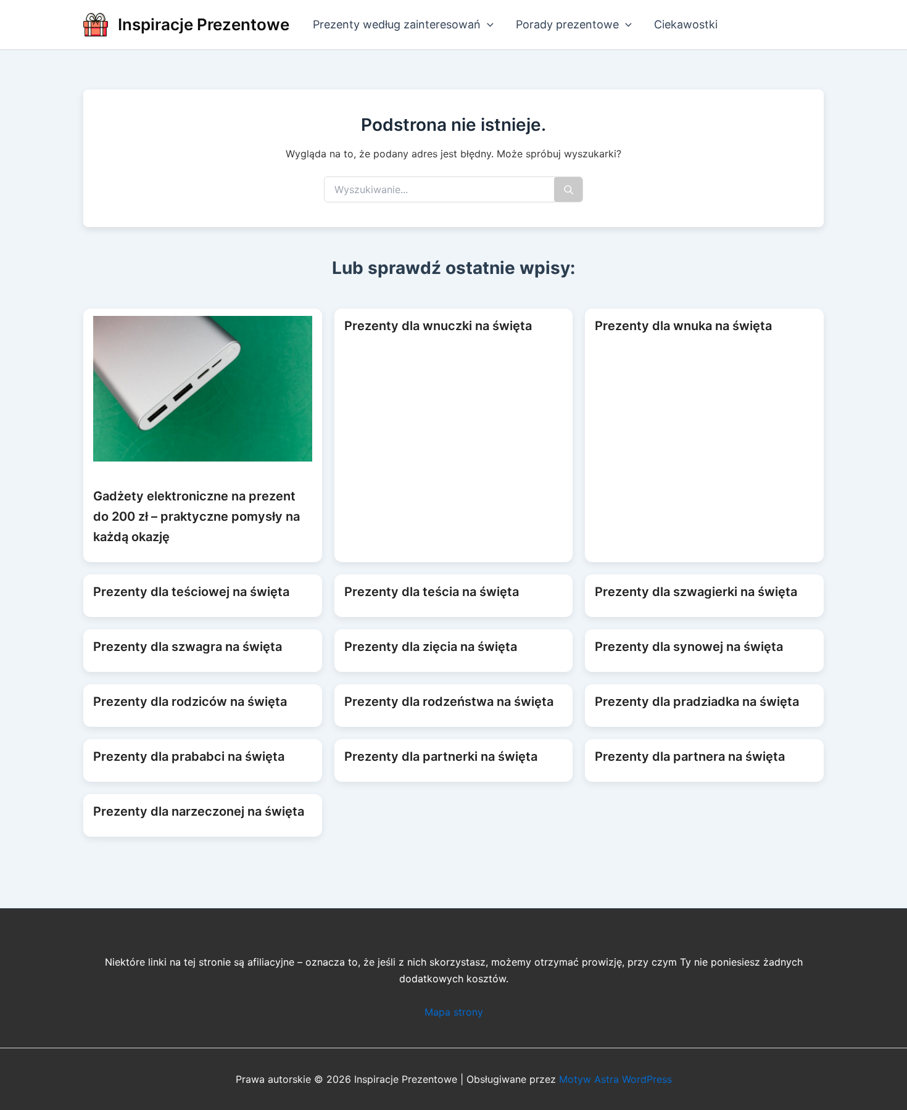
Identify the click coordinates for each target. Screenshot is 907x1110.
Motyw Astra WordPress (615, 1079)
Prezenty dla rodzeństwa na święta (448, 701)
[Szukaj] (568, 189)
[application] (487, 24)
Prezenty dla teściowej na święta (191, 591)
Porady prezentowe (567, 24)
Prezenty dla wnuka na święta (683, 325)
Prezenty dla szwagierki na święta (696, 591)
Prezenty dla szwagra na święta (187, 646)
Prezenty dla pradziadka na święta (697, 701)
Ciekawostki (686, 24)
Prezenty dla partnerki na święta (440, 756)
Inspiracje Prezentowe (203, 24)
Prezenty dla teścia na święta (431, 591)
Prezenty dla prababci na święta (188, 756)
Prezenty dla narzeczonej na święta (198, 811)
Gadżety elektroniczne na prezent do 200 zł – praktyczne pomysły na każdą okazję (196, 516)
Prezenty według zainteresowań (397, 24)
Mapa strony (454, 1012)
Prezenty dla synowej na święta (689, 646)
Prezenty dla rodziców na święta (190, 701)
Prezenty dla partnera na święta (690, 756)
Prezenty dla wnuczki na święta (438, 325)
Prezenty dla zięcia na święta (430, 646)
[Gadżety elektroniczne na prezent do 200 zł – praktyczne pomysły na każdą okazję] (202, 389)
